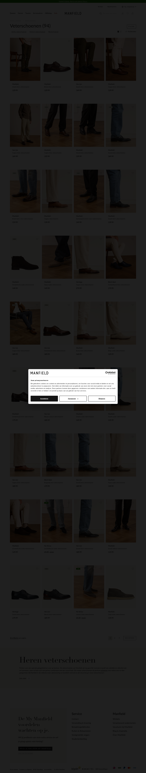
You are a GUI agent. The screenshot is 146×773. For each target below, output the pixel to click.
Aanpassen (72, 398)
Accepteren (44, 398)
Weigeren (102, 398)
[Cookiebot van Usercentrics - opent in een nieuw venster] (107, 372)
